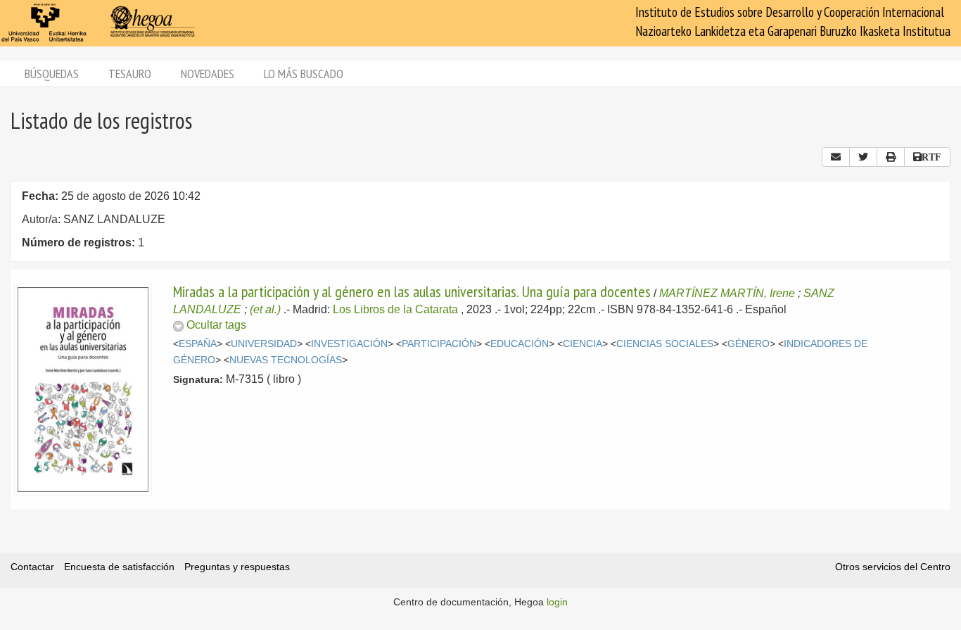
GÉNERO (748, 344)
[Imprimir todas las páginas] (891, 157)
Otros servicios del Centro (892, 566)
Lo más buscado (303, 73)
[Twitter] (863, 157)
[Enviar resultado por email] (836, 157)
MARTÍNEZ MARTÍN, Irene (727, 293)
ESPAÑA (198, 344)
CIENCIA (582, 344)
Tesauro (129, 73)
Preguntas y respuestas (237, 566)
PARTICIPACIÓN (439, 344)
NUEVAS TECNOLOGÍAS (285, 360)
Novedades (207, 73)
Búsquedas (52, 73)
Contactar (32, 566)
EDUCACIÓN (519, 344)
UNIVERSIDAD (264, 344)
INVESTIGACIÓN (349, 344)
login (557, 601)
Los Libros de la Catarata (395, 309)
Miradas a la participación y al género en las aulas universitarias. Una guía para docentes (412, 291)
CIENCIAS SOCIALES (664, 344)
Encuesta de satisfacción (119, 566)
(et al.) (265, 309)
